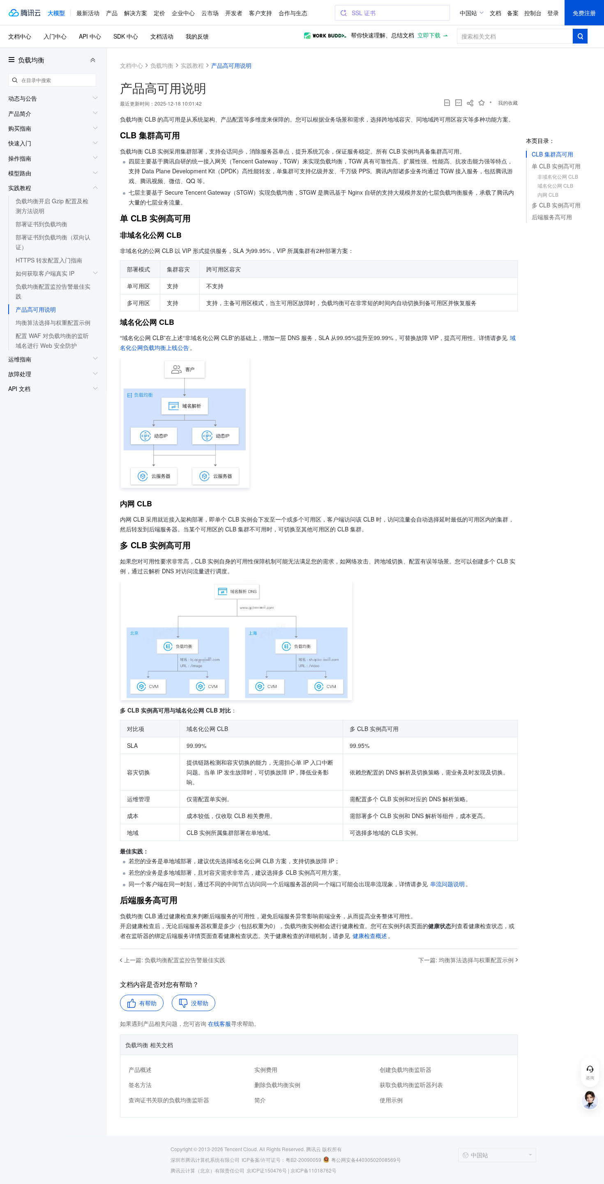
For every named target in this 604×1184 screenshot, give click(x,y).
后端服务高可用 (552, 217)
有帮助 (148, 1003)
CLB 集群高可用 (552, 154)
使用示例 (391, 1100)
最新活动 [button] (87, 13)
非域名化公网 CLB (557, 176)
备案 (513, 13)
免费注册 (584, 13)
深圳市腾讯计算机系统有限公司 (205, 1159)
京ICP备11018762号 (313, 1170)
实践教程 (192, 65)
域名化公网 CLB (555, 185)
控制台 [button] (533, 13)
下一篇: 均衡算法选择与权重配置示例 (466, 960)
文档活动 (161, 36)
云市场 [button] (210, 13)
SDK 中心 (125, 36)
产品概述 (140, 1069)
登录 (553, 13)
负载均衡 (31, 59)
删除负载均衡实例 (277, 1085)
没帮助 (199, 1003)
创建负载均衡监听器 (405, 1069)
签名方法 (140, 1085)
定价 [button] (159, 13)
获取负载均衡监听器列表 (411, 1085)
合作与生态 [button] (293, 13)
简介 (260, 1100)
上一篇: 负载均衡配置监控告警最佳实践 (174, 960)
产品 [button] (112, 13)
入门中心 (55, 36)
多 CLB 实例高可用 (556, 205)
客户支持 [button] (260, 13)
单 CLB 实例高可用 (556, 166)
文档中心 (19, 36)
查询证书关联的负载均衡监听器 (169, 1100)
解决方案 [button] (135, 13)
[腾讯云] (24, 12)
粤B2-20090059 (303, 1159)
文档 (495, 13)
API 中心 (90, 36)
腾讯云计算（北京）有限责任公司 (207, 1170)
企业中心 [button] (183, 13)
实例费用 (265, 1069)
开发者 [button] (233, 13)
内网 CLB (547, 194)
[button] (56, 12)
